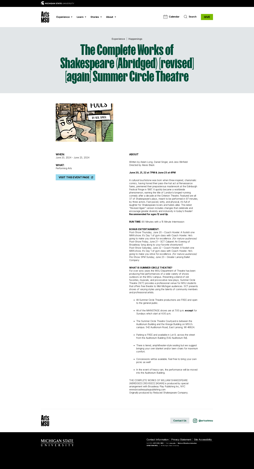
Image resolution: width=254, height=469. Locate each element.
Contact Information (158, 439)
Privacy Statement (181, 439)
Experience (118, 38)
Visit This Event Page (74, 177)
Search (193, 16)
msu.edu (172, 443)
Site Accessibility (203, 439)
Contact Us (179, 420)
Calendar (174, 16)
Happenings (135, 38)
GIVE (207, 17)
